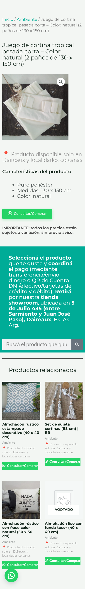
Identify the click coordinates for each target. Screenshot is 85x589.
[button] (61, 82)
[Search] (77, 344)
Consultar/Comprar (22, 466)
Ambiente (27, 19)
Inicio (7, 19)
